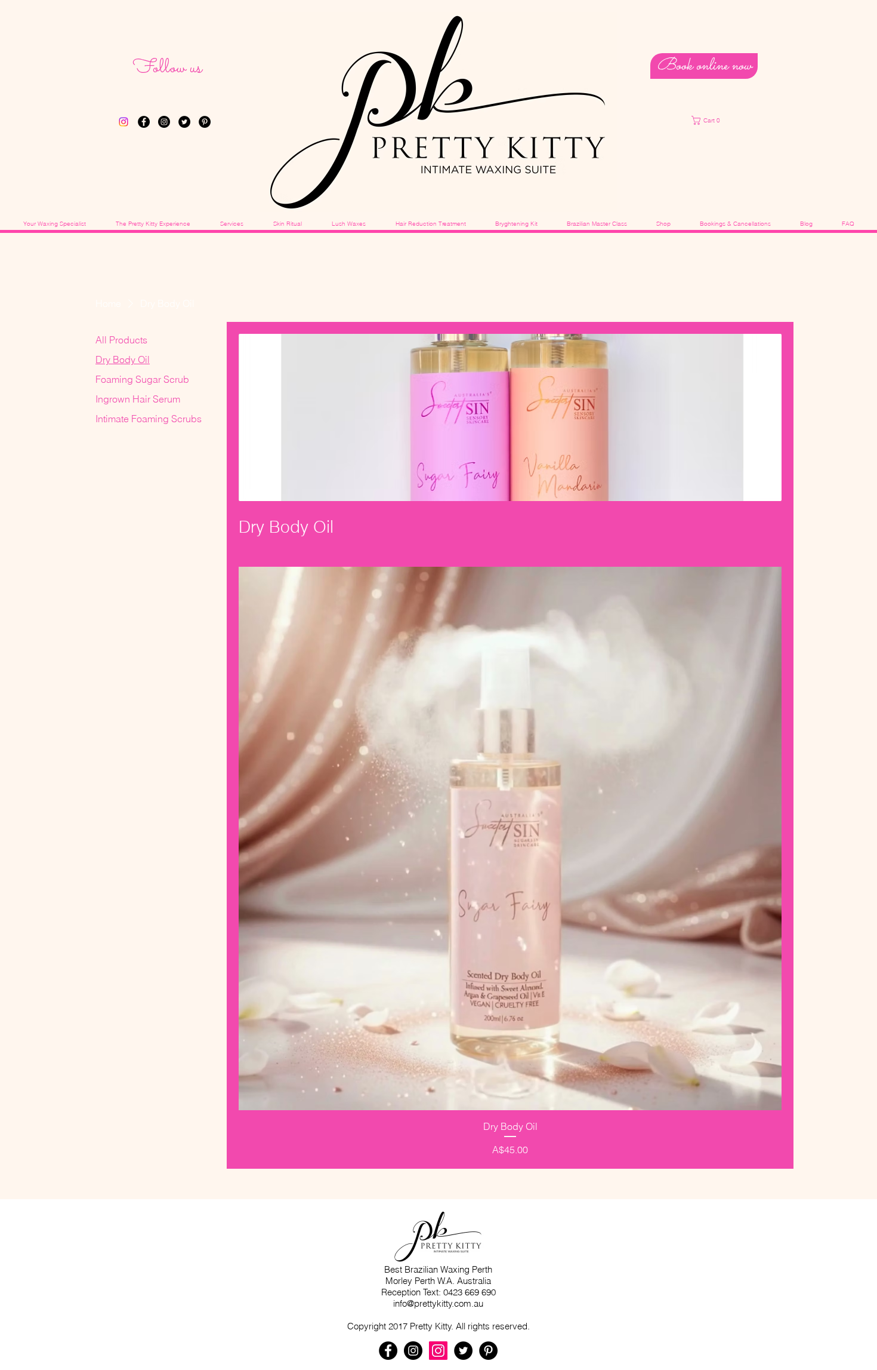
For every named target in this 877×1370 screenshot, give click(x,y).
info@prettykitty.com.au (438, 1303)
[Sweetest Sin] (438, 1350)
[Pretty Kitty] (413, 1350)
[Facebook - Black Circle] (144, 122)
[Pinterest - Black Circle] (205, 122)
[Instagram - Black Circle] (164, 122)
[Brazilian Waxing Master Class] (123, 122)
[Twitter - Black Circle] (184, 122)
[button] (718, 120)
